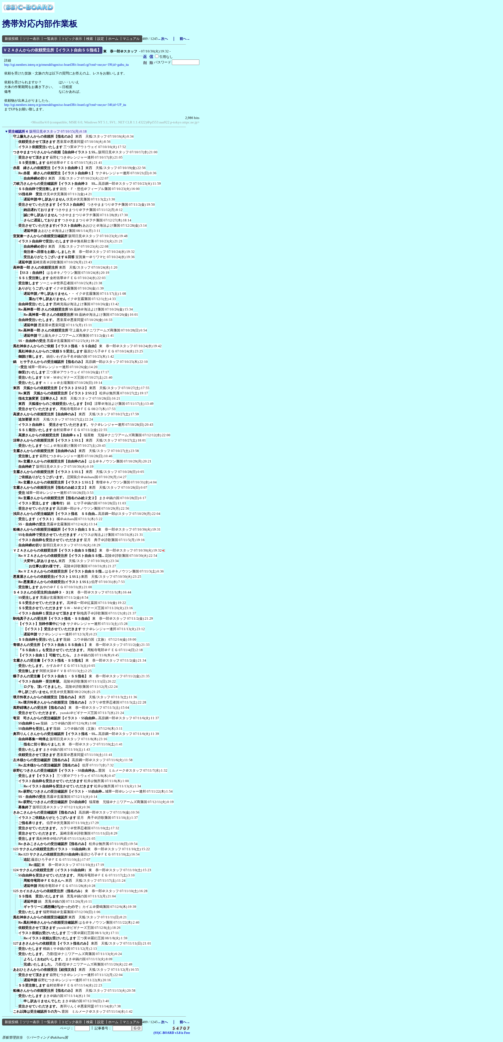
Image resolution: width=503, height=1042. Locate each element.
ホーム (113, 39)
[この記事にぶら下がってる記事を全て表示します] (10, 138)
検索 (89, 39)
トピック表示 (72, 39)
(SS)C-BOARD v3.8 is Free (172, 1033)
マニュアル (131, 39)
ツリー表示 (31, 39)
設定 (100, 39)
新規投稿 (11, 39)
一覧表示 (50, 39)
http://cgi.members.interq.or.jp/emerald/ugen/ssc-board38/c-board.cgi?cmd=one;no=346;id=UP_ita (65, 105)
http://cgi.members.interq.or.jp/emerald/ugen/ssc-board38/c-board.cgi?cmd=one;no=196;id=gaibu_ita (66, 65)
